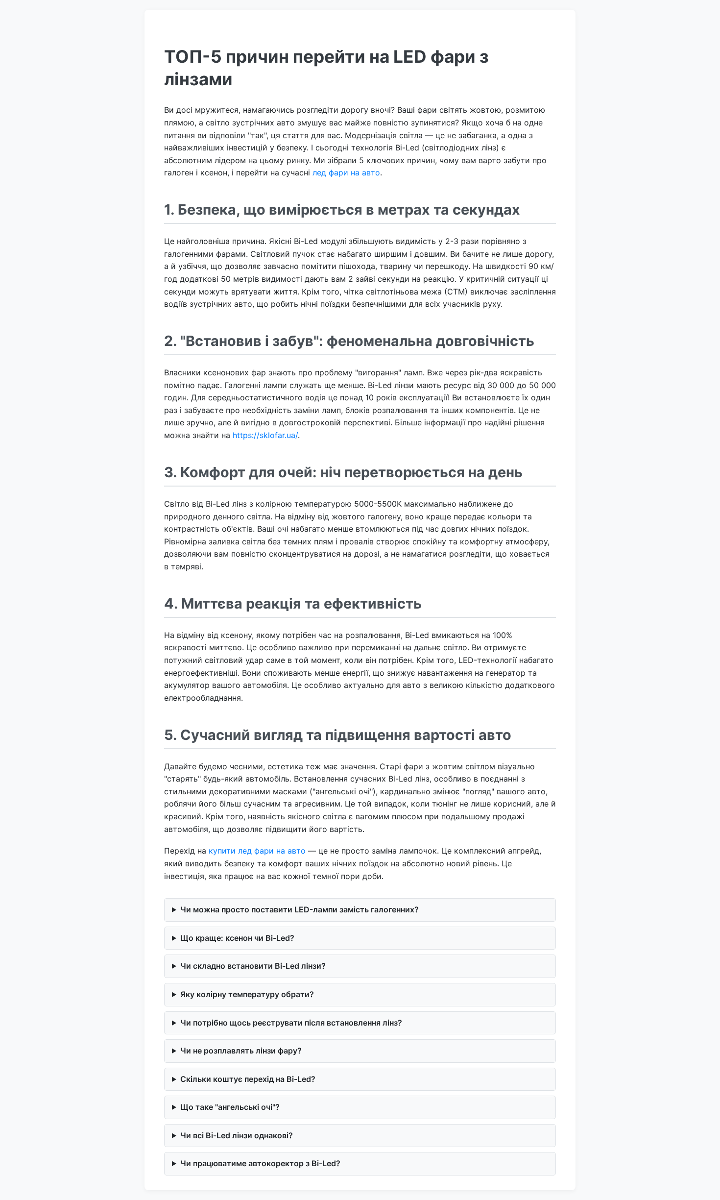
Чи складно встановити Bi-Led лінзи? (253, 966)
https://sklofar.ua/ (265, 435)
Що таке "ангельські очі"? (230, 1107)
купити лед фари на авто (257, 851)
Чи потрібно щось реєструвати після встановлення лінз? (291, 1023)
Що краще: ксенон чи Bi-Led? (237, 938)
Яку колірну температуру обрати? (247, 994)
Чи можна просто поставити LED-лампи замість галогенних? (299, 909)
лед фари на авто (346, 172)
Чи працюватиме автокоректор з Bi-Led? (260, 1163)
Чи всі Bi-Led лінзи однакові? (236, 1135)
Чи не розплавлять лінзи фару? (241, 1050)
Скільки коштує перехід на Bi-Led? (247, 1079)
